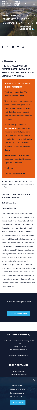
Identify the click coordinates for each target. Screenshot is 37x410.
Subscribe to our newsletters (18, 355)
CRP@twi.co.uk (11, 128)
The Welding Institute (18, 371)
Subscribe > (18, 403)
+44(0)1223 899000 (19, 347)
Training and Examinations (18, 374)
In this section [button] (8, 61)
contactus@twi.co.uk (18, 314)
